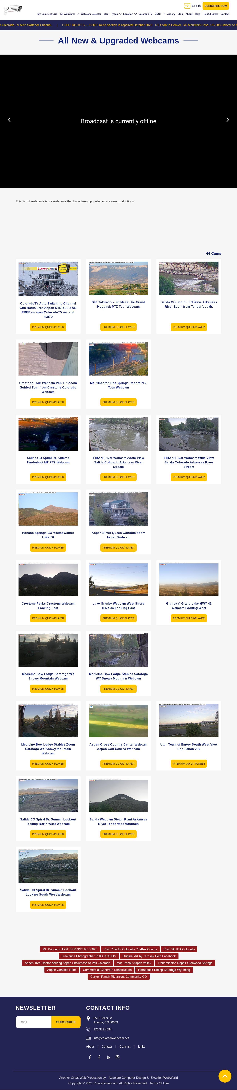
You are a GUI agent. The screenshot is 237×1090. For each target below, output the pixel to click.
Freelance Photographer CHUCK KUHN (88, 956)
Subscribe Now (216, 5)
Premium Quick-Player (48, 327)
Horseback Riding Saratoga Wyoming (164, 970)
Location (128, 14)
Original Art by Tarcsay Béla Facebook (149, 956)
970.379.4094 (103, 1029)
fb (90, 1057)
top (224, 1076)
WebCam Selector (91, 14)
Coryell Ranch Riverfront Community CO (118, 976)
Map (106, 14)
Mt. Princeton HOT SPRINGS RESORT (70, 949)
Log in (196, 5)
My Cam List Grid (47, 14)
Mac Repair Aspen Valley (134, 963)
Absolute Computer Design (127, 1077)
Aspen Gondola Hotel (61, 970)
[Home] (14, 10)
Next (227, 120)
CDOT (158, 14)
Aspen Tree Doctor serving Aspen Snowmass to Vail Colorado (67, 963)
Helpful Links (210, 14)
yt (108, 1057)
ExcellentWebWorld (164, 1077)
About (189, 14)
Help (197, 14)
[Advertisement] (188, 365)
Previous (9, 120)
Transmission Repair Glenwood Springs (185, 963)
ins (117, 1057)
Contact (225, 14)
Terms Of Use (159, 1083)
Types (114, 14)
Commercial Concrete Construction (107, 970)
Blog (180, 14)
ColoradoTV (145, 14)
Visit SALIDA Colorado (179, 949)
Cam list (125, 1046)
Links (141, 1046)
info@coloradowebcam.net (111, 1038)
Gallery (171, 14)
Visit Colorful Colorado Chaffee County (130, 949)
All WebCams (67, 14)
